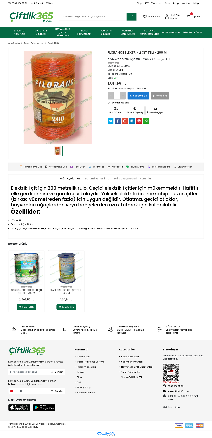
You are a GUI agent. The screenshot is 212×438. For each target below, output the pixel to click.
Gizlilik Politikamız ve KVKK (91, 361)
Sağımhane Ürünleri (132, 361)
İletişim (196, 3)
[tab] (70, 178)
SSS (79, 382)
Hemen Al (161, 95)
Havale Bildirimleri (86, 392)
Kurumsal (81, 349)
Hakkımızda (83, 356)
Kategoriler (127, 349)
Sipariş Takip (172, 3)
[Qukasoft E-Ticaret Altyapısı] (106, 434)
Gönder (58, 371)
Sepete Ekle (140, 95)
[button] (193, 17)
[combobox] (12, 391)
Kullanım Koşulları (86, 366)
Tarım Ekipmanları (130, 372)
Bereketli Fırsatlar (130, 356)
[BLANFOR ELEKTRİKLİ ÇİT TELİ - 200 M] (66, 268)
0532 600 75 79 (175, 386)
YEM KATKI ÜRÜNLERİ (131, 377)
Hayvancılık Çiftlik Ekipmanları (137, 366)
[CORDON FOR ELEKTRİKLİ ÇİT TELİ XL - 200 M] (26, 268)
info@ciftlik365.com (178, 391)
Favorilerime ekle (119, 102)
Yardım (186, 3)
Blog (139, 3)
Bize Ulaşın (170, 349)
